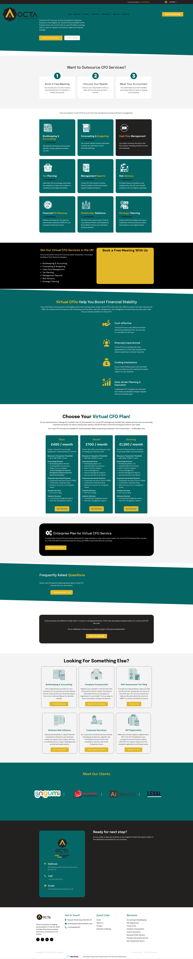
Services (77, 14)
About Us (116, 14)
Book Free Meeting (172, 14)
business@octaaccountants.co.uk (80, 924)
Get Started (62, 509)
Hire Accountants (59, 704)
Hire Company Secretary (96, 750)
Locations (95, 14)
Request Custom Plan (55, 548)
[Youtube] (47, 939)
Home (70, 14)
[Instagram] (42, 939)
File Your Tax (134, 704)
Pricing (85, 14)
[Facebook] (38, 939)
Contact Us (125, 14)
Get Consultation (60, 750)
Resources (106, 14)
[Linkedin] (51, 939)
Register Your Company (96, 704)
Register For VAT (133, 750)
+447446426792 (144, 2)
